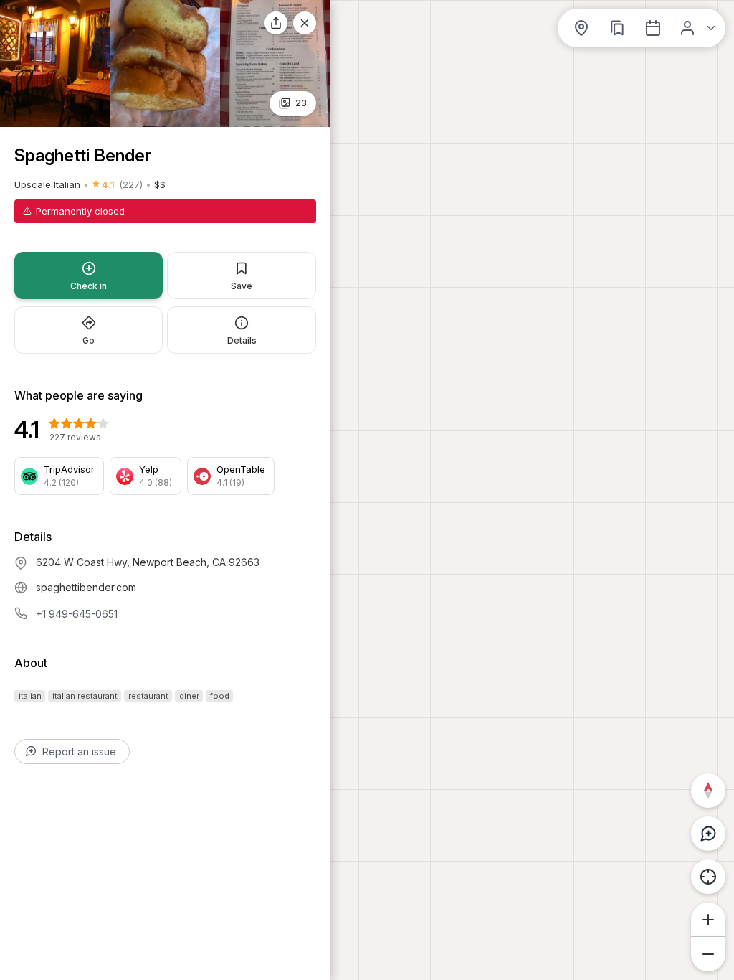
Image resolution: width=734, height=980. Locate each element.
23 (301, 102)
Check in (88, 286)
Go (88, 340)
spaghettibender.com (86, 587)
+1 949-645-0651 (77, 614)
